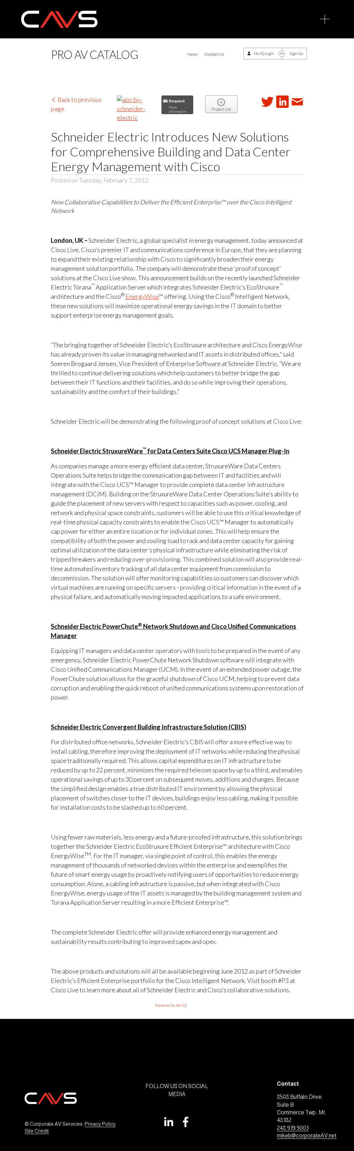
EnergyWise (142, 296)
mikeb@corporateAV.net (306, 1136)
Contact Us (214, 54)
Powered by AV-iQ (171, 1005)
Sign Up (296, 53)
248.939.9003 (292, 1128)
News (192, 54)
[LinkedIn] (168, 1121)
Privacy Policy (100, 1124)
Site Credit (37, 1131)
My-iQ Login (264, 53)
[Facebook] (185, 1121)
